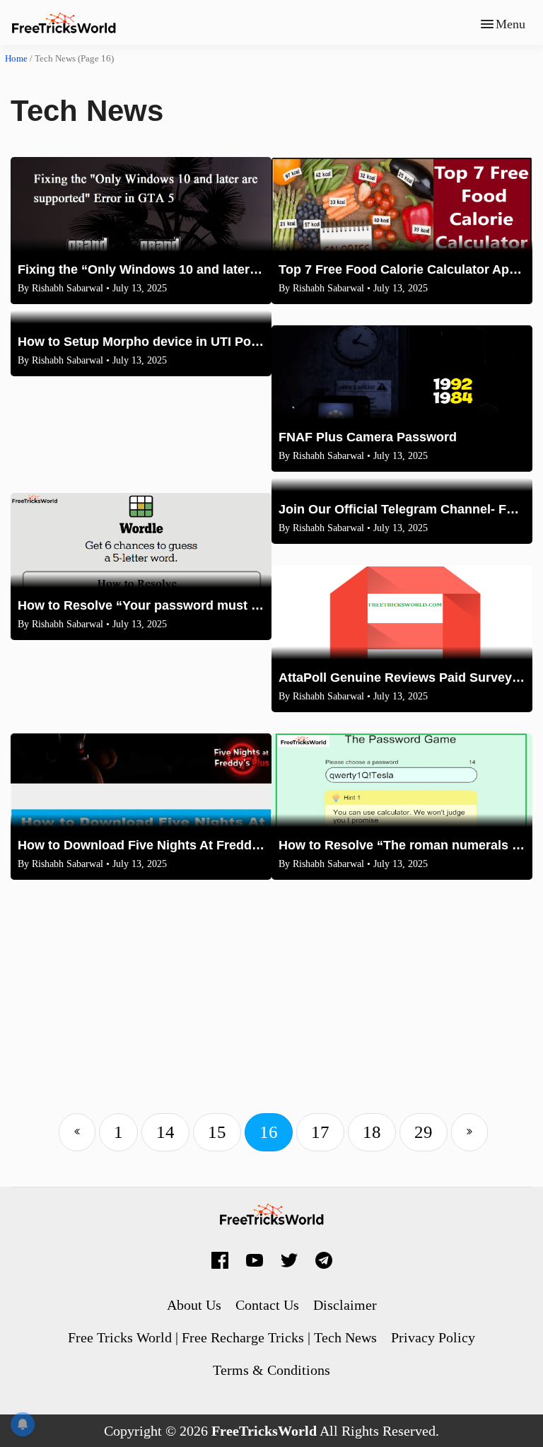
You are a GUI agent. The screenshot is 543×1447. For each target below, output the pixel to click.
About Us (194, 1305)
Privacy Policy (433, 1337)
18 (372, 1131)
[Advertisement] (271, 1007)
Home (16, 58)
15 (217, 1131)
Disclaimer (345, 1305)
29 (423, 1131)
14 (165, 1131)
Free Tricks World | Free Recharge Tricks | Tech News (222, 1337)
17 (320, 1131)
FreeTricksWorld (264, 1431)
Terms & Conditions (271, 1370)
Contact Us (267, 1305)
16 (268, 1131)
